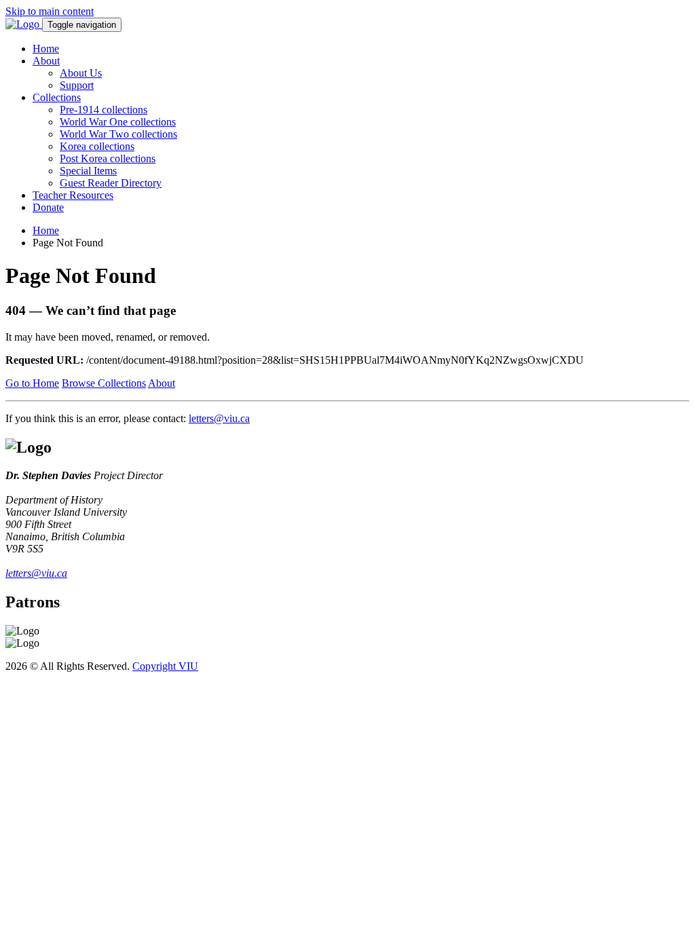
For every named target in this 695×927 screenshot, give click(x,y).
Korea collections (97, 146)
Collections (57, 97)
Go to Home (32, 383)
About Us (81, 73)
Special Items (88, 170)
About (46, 61)
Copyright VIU (165, 666)
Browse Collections (104, 383)
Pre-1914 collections (103, 109)
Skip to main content (49, 11)
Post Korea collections (107, 158)
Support (77, 85)
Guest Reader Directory (111, 183)
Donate (48, 207)
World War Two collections (118, 134)
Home (46, 48)
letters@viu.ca (219, 418)
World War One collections (118, 122)
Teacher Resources (73, 195)
